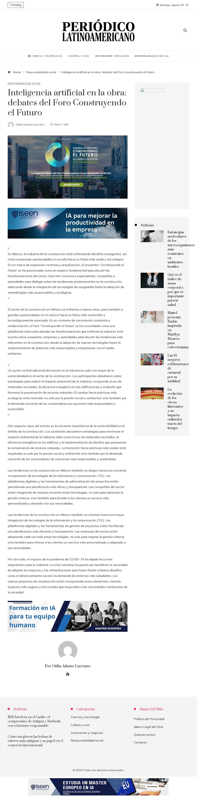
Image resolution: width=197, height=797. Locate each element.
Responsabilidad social (24, 84)
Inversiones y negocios (87, 733)
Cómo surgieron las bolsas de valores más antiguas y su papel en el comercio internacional (35, 741)
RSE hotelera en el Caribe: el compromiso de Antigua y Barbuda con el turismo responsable (34, 721)
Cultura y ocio (80, 725)
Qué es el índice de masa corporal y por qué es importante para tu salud (176, 290)
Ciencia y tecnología (85, 717)
